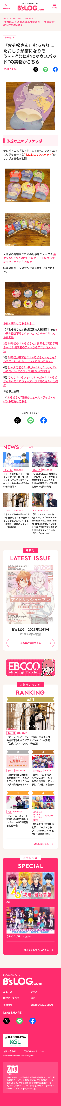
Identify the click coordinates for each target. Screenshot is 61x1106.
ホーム (5, 18)
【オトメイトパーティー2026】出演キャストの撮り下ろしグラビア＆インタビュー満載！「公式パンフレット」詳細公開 (16, 520)
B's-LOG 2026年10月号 (30, 629)
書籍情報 (7, 1004)
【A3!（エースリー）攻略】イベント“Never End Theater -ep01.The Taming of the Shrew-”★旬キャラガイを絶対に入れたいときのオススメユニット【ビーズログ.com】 (44, 524)
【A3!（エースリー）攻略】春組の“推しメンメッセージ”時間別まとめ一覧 (17, 820)
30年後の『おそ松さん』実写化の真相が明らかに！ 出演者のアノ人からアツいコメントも (30, 347)
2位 (5, 343)
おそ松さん (29, 18)
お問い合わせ (9, 1051)
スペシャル (17, 18)
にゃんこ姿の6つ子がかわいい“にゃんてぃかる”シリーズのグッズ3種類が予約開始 (30, 369)
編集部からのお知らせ (42, 1004)
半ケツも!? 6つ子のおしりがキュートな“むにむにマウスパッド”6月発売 (29, 258)
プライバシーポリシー (33, 1051)
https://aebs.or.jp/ (28, 1088)
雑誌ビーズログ (11, 998)
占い (33, 998)
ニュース (7, 991)
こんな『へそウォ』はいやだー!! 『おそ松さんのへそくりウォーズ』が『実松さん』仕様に (30, 381)
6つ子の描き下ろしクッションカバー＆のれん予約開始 (30, 333)
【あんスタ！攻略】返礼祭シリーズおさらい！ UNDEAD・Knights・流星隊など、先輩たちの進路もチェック (43, 828)
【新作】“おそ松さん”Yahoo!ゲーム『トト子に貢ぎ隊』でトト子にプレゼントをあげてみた (43, 779)
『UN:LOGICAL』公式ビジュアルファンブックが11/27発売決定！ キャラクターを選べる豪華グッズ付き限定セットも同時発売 (45, 480)
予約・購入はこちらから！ (18, 323)
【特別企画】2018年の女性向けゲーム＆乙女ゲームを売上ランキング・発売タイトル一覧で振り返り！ (18, 779)
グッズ (34, 991)
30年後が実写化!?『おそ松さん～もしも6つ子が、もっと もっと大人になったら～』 (29, 359)
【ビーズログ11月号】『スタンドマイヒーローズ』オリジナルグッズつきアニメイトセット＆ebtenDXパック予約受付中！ (16, 480)
